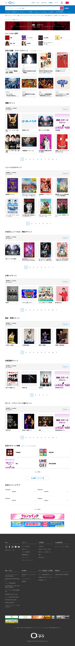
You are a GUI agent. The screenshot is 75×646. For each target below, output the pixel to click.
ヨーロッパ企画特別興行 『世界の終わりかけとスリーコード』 (45, 94)
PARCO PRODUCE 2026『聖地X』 (29, 71)
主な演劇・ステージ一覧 (37, 478)
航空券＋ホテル (65, 15)
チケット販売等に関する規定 (11, 597)
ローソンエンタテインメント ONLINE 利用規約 (11, 575)
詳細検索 (67, 8)
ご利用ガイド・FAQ (35, 2)
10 (52, 352)
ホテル (59, 15)
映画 (46, 15)
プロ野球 (30, 12)
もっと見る (37, 472)
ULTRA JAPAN (59, 12)
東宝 (17, 463)
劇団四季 (51, 452)
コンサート (10, 15)
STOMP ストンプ (60, 71)
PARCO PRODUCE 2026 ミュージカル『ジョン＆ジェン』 (45, 71)
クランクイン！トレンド (27, 560)
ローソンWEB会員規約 (10, 583)
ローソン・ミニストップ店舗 (61, 546)
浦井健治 (14, 491)
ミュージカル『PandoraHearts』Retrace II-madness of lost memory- (12, 94)
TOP (6, 15)
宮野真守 (14, 500)
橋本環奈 (46, 491)
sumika (51, 12)
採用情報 (24, 581)
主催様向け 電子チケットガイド (45, 577)
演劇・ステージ (20, 15)
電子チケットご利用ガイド (44, 552)
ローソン (57, 577)
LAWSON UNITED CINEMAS (61, 574)
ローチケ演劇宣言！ (26, 552)
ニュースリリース (26, 578)
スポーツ (15, 15)
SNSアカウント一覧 (9, 550)
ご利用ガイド (41, 546)
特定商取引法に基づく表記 (11, 594)
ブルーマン (22, 12)
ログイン (56, 2)
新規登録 (50, 2)
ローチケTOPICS (26, 546)
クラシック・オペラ (28, 15)
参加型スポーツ (51, 15)
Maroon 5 (15, 12)
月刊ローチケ (25, 549)
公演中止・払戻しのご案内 (44, 549)
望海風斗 (46, 500)
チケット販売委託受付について (45, 574)
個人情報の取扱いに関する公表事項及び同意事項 (12, 586)
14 (52, 159)
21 (52, 310)
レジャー (42, 15)
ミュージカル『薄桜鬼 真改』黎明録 (12, 71)
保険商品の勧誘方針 (9, 602)
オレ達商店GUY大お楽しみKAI (28, 94)
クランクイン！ (25, 557)
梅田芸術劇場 (52, 463)
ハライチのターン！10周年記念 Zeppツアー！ (62, 94)
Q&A (39, 554)
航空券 (56, 15)
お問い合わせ (44, 2)
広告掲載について (42, 580)
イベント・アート (36, 15)
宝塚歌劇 (18, 452)
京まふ (37, 12)
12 (52, 437)
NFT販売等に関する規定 (10, 599)
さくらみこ (44, 12)
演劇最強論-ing (25, 554)
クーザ (7, 12)
